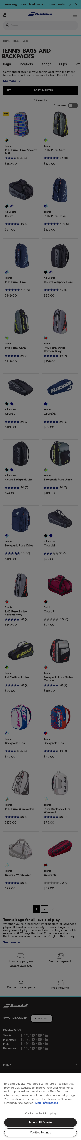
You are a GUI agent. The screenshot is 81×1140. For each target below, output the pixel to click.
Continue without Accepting (40, 1113)
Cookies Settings (40, 1132)
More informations (46, 1103)
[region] (40, 1106)
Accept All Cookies (40, 1122)
